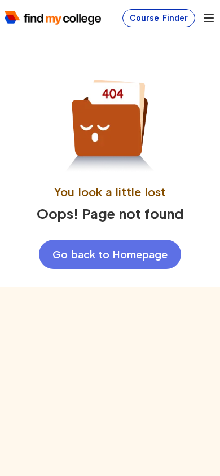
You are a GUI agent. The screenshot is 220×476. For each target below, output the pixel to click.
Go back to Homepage (109, 254)
